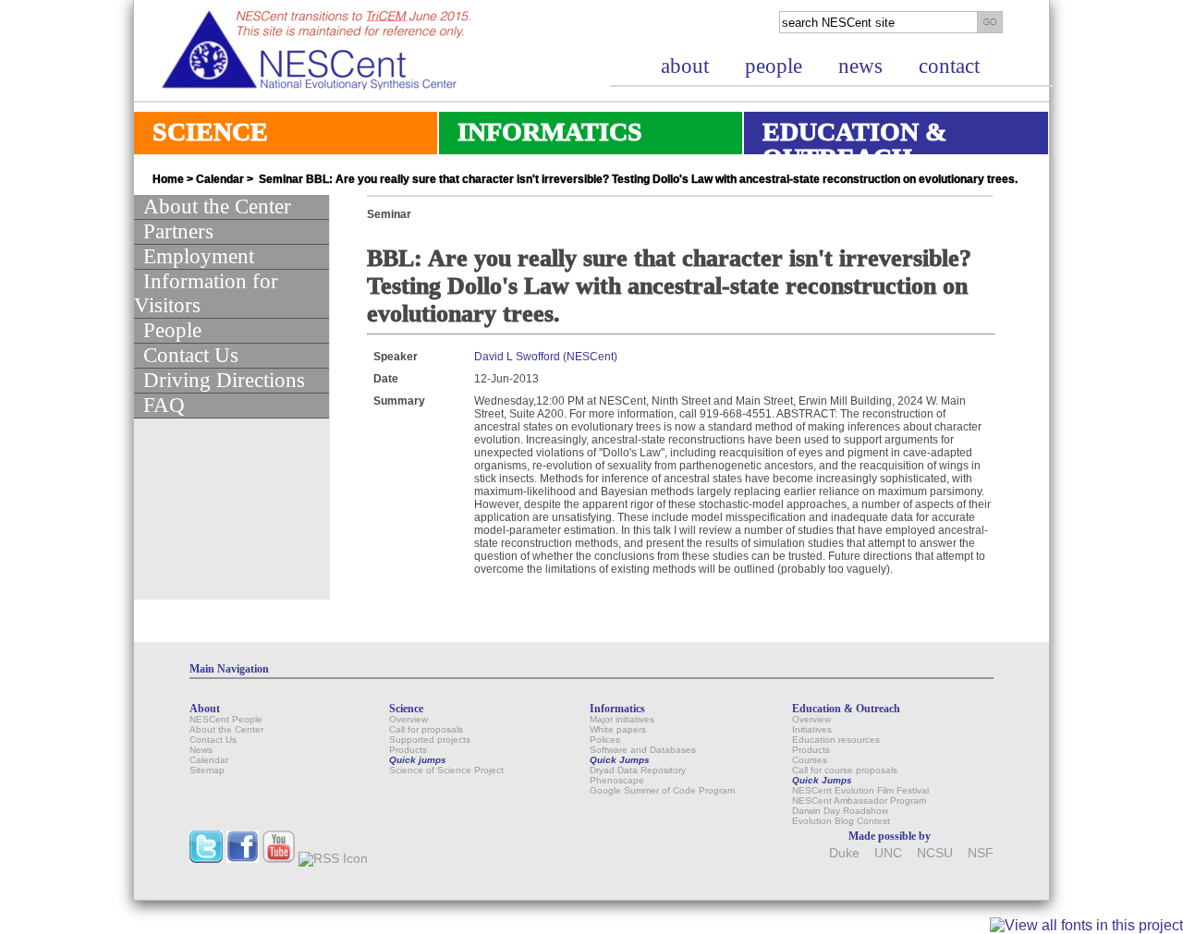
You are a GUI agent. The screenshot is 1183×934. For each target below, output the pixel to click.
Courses (809, 760)
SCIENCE (201, 135)
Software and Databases (643, 750)
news (860, 66)
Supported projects (429, 739)
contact (949, 66)
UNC (888, 853)
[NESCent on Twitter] (206, 859)
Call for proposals (426, 729)
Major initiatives (622, 719)
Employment (198, 256)
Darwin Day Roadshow (840, 811)
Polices (605, 739)
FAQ (164, 405)
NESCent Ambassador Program (859, 800)
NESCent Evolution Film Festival (860, 790)
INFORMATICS (540, 135)
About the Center (217, 206)
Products (408, 750)
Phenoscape (617, 780)
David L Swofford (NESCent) (545, 356)
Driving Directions (224, 380)
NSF (981, 853)
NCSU (935, 853)
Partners (178, 231)
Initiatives (812, 729)
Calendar (220, 179)
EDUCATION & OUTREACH (845, 144)
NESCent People (225, 719)
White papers (618, 729)
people (773, 66)
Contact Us (190, 355)
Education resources (836, 739)
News (201, 750)
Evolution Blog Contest (841, 821)
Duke (844, 853)
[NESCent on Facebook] (242, 859)
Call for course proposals (844, 770)
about (685, 66)
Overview (408, 719)
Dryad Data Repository (638, 770)
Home (168, 179)
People (172, 330)
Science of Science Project (446, 770)
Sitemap (207, 770)
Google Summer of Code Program (662, 790)
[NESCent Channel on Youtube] (278, 859)
